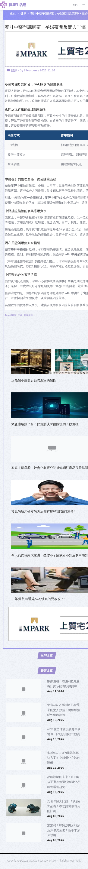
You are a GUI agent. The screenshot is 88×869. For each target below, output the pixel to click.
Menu (77, 5)
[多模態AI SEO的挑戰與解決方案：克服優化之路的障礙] (23, 760)
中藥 (20, 315)
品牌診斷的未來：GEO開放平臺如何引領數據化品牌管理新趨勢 (63, 782)
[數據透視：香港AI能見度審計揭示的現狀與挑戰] (23, 688)
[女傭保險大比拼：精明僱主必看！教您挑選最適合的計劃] (23, 808)
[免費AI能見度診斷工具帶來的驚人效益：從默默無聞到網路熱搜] (23, 712)
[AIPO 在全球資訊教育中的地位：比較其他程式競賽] (23, 736)
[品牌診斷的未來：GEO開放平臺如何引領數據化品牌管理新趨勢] (23, 784)
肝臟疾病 (28, 315)
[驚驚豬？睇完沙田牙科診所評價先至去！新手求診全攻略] (23, 832)
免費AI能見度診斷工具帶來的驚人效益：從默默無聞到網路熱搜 (63, 710)
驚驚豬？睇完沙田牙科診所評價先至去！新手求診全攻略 (63, 830)
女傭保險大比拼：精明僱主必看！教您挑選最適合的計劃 (63, 806)
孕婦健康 (11, 315)
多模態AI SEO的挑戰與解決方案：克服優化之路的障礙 (63, 758)
